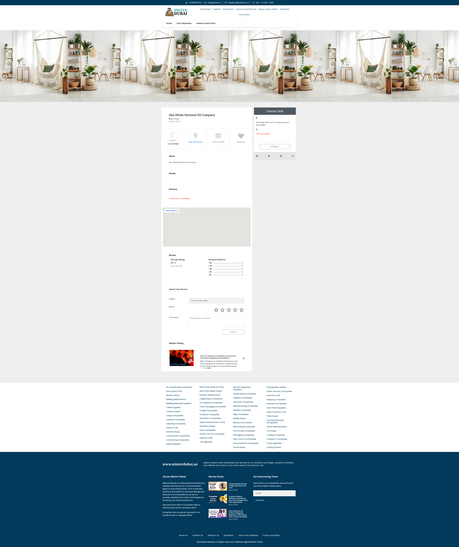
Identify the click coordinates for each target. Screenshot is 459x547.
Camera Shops (173, 409)
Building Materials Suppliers (178, 401)
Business (217, 9)
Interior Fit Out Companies (212, 432)
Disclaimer (229, 533)
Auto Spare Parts (174, 389)
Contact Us (197, 533)
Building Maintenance (176, 397)
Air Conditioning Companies (179, 385)
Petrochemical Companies (245, 441)
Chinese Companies (175, 417)
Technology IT (205, 9)
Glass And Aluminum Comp (212, 420)
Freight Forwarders (209, 408)
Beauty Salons (172, 393)
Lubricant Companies (243, 400)
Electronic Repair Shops (211, 389)
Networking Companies (244, 424)
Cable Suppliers (173, 405)
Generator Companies (210, 416)
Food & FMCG (244, 14)
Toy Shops (271, 428)
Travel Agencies (274, 441)
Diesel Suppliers (173, 442)
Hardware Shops (207, 424)
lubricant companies (180, 198)
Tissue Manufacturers (277, 424)
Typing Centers (274, 445)
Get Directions (195, 142)
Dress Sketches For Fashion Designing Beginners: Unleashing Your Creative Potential (238, 512)
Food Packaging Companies (213, 404)
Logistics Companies (242, 395)
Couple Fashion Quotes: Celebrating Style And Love (238, 484)
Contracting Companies (177, 438)
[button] (169, 357)
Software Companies (276, 401)
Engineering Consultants (211, 396)
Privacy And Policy (271, 533)
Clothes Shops (173, 429)
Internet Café (206, 435)
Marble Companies (242, 408)
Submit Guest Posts (206, 23)
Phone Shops (239, 445)
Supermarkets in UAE (276, 410)
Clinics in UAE (172, 425)
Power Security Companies (279, 389)
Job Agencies (206, 439)
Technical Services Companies (275, 419)
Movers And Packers (242, 420)
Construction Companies (178, 433)
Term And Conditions (248, 533)
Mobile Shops (239, 416)
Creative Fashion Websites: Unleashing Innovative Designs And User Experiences (238, 497)
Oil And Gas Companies (244, 428)
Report (275, 146)
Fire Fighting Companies (211, 400)
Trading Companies (276, 433)
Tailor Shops (272, 414)
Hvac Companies (208, 428)
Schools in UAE (273, 393)
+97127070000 (262, 134)
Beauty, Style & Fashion (268, 9)
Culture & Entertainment (246, 9)
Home (169, 23)
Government (228, 9)
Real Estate (284, 9)
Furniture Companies (209, 412)
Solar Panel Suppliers (276, 405)
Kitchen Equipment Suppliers (242, 386)
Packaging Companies (243, 433)
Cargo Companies (174, 413)
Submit (233, 332)
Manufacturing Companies (245, 404)
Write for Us (213, 533)
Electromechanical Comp (212, 385)
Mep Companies (241, 412)
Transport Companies (277, 437)
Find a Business (184, 23)
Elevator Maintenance (210, 393)
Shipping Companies (276, 397)
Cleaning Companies (176, 421)
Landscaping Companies (244, 391)
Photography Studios (276, 385)
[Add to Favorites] (241, 137)
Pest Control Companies (244, 437)
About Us (183, 533)
